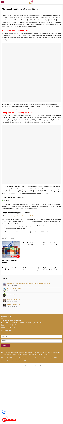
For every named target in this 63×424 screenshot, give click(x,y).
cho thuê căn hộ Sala (13, 312)
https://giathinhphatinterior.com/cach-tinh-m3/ (22, 175)
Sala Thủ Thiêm (44, 314)
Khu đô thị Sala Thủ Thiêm (33, 314)
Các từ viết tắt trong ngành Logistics (9, 221)
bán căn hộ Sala (55, 312)
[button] (2, 2)
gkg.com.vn (28, 319)
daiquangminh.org (10, 286)
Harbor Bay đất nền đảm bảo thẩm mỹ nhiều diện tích (30, 203)
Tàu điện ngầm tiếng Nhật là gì (15, 248)
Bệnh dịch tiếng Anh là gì (13, 259)
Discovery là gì (11, 253)
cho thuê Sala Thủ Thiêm (43, 312)
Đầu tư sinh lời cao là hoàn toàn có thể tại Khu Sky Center (51, 203)
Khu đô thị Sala (10, 314)
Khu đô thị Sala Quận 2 (20, 314)
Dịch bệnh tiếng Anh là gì (13, 264)
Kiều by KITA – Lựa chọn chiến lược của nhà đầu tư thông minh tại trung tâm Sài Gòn (28, 243)
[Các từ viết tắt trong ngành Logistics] (11, 209)
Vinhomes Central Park (30, 317)
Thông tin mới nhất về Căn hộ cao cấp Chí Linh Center (10, 228)
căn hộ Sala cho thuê (31, 312)
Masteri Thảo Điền (55, 317)
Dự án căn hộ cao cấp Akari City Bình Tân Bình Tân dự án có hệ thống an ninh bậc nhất (51, 229)
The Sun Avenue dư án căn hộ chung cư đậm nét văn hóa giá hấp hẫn (31, 229)
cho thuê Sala (22, 312)
